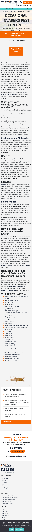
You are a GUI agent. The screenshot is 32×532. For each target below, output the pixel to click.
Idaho (3, 484)
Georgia (4, 482)
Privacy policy (19, 529)
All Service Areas (7, 490)
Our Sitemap (6, 515)
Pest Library (5, 511)
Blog (3, 519)
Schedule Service (17, 451)
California (5, 478)
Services (13, 11)
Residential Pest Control (9, 496)
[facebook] (3, 470)
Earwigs (3, 185)
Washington (6, 488)
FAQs (3, 517)
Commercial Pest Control (10, 498)
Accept (12, 529)
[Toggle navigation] (2, 2)
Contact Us (7, 422)
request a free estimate (8, 290)
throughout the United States (16, 286)
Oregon (4, 486)
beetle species (11, 159)
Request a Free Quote (16, 50)
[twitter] (7, 470)
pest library (25, 265)
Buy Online (27, 2)
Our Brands (5, 513)
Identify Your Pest (7, 503)
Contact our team (6, 265)
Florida (4, 480)
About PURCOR (7, 509)
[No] (30, 526)
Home (6, 11)
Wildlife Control (7, 501)
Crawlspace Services (8, 499)
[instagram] (11, 470)
